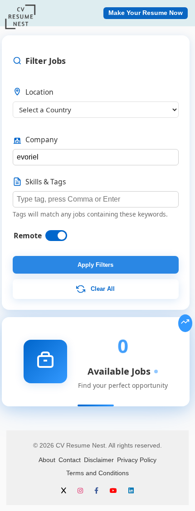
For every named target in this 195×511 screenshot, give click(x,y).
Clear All (102, 288)
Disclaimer (99, 459)
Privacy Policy (136, 459)
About (47, 459)
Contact (69, 459)
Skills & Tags (45, 182)
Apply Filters (95, 264)
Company (41, 140)
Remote (28, 236)
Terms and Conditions (97, 473)
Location (39, 92)
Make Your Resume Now (145, 13)
